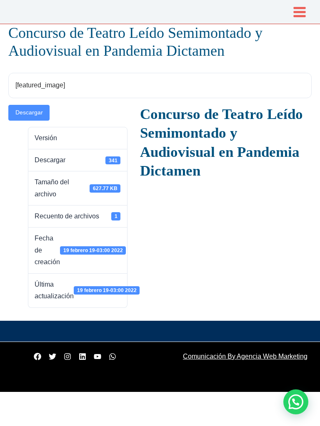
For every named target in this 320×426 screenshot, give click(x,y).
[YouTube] (97, 356)
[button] (295, 401)
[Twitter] (52, 356)
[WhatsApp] (112, 356)
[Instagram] (67, 356)
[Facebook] (37, 356)
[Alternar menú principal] (300, 12)
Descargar (29, 112)
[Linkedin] (82, 356)
